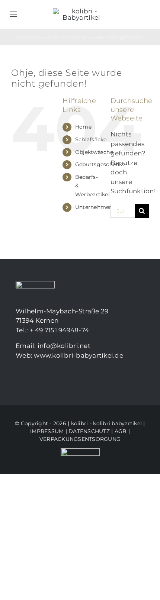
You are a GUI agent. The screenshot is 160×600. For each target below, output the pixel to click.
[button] (13, 586)
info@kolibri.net (64, 345)
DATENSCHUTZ (89, 431)
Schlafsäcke (91, 139)
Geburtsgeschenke (100, 164)
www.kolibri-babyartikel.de (78, 355)
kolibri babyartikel (117, 423)
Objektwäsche (94, 152)
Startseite (27, 37)
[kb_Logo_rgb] (81, 11)
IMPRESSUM (47, 431)
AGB (121, 431)
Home (83, 126)
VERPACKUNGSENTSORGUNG (80, 439)
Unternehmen (94, 207)
